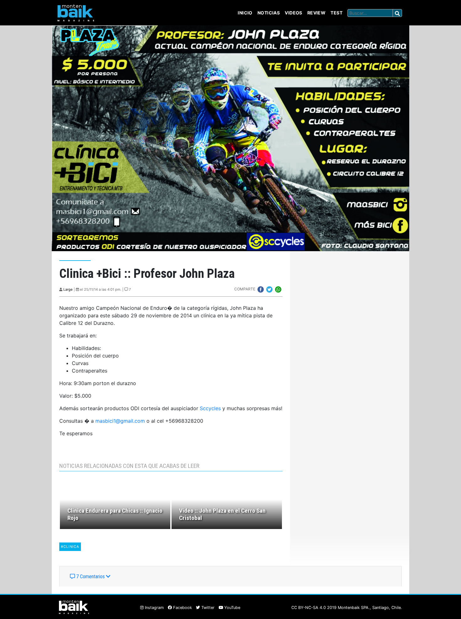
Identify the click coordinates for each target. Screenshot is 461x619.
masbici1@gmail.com (120, 421)
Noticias (268, 12)
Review (316, 12)
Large (68, 289)
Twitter (207, 607)
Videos (293, 12)
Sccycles (210, 408)
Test (336, 12)
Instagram (154, 607)
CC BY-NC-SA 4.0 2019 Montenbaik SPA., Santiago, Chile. (346, 607)
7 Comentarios (90, 576)
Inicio (245, 12)
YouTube (231, 607)
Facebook (182, 607)
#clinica (70, 546)
